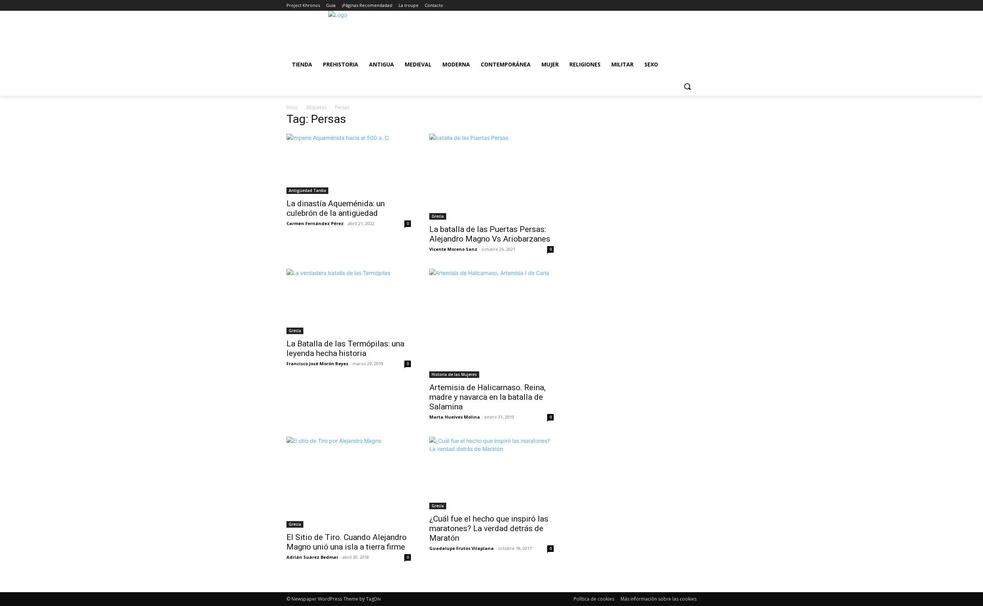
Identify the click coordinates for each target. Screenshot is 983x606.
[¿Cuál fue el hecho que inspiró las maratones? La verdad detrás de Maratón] (491, 473)
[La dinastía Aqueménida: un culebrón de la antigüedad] (348, 164)
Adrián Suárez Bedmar (312, 557)
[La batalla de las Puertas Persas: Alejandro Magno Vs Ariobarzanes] (491, 177)
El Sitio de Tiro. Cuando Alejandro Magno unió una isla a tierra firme (346, 542)
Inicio (292, 107)
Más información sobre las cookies (659, 599)
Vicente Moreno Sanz (453, 249)
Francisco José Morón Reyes (317, 363)
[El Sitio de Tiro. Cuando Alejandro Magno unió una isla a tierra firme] (348, 482)
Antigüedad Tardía (307, 190)
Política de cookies (594, 599)
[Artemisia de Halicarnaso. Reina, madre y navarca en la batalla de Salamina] (491, 323)
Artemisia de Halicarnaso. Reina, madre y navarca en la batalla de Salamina (487, 397)
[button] (687, 86)
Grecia (438, 216)
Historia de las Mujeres (454, 374)
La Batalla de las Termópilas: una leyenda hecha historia (345, 348)
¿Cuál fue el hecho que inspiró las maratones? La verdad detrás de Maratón (488, 528)
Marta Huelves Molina (454, 417)
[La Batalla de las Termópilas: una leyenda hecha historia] (348, 301)
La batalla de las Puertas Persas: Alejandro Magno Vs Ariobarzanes (489, 234)
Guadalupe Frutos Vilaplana (461, 548)
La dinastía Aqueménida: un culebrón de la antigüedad (335, 208)
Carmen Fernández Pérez (315, 223)
